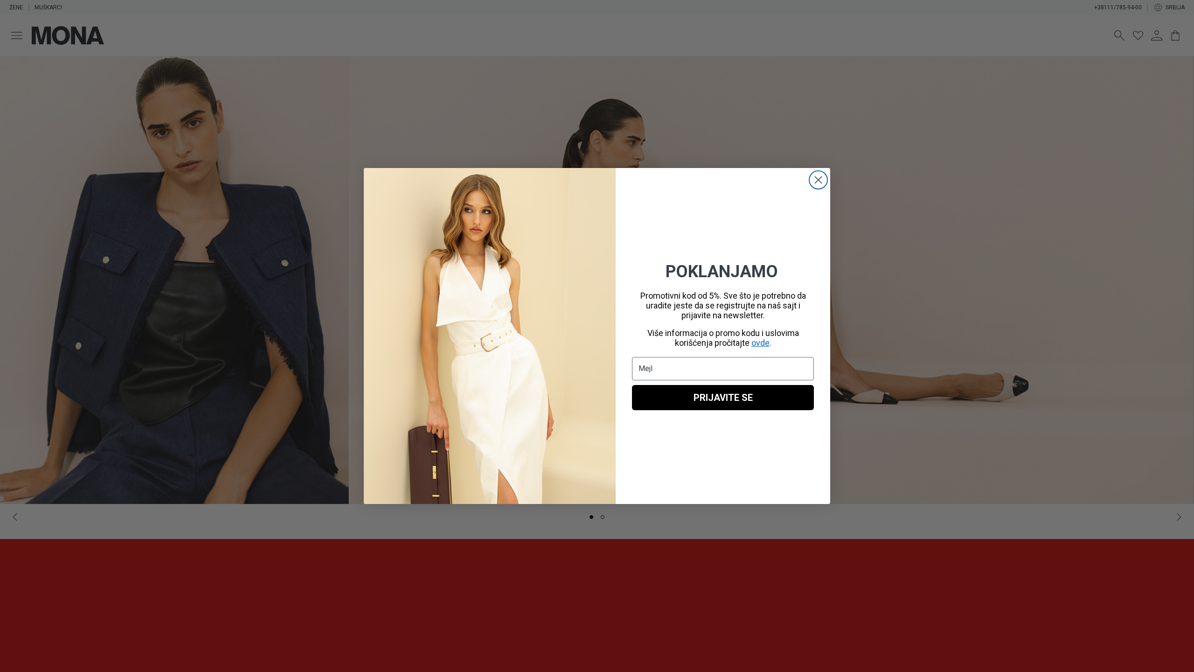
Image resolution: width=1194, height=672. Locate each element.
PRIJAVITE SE (723, 397)
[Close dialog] (818, 180)
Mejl (646, 368)
